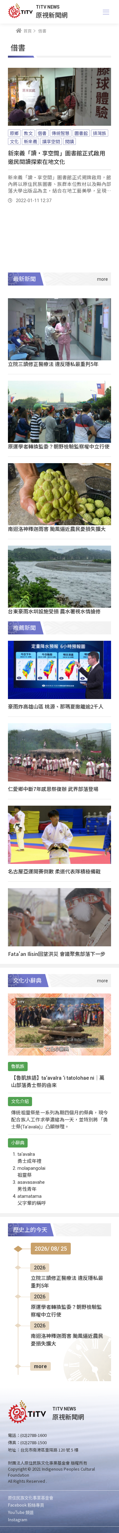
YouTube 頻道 (21, 1512)
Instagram (17, 1519)
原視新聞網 (52, 14)
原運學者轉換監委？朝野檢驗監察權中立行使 (58, 446)
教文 (28, 133)
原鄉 (14, 133)
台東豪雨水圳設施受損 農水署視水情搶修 (54, 611)
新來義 (30, 141)
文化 (14, 141)
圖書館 (81, 133)
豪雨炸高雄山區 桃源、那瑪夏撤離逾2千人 (55, 706)
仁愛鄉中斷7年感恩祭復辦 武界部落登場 (53, 789)
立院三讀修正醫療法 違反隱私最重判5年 (53, 364)
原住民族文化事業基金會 (30, 1497)
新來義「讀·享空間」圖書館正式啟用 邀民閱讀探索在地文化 (56, 157)
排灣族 (99, 133)
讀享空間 (51, 141)
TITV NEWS (48, 7)
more (40, 1366)
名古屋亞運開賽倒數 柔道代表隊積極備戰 (54, 871)
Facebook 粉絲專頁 (26, 1505)
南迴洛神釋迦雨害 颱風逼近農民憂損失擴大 (57, 529)
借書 (42, 133)
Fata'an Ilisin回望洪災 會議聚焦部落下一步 (56, 953)
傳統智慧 (60, 133)
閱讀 (69, 141)
